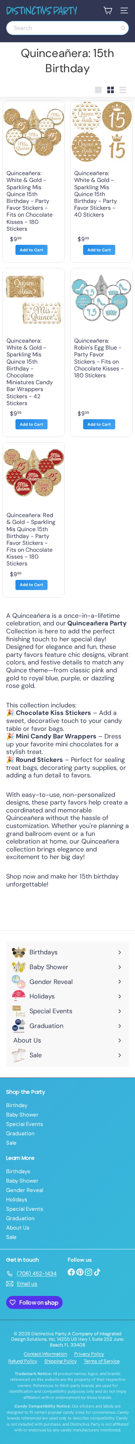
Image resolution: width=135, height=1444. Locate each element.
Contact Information (45, 1354)
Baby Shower (22, 1114)
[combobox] (67, 28)
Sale (11, 1142)
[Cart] (107, 10)
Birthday (16, 1105)
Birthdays (18, 1171)
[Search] (123, 28)
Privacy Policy (89, 1354)
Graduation (20, 1133)
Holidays (16, 1199)
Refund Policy (22, 1361)
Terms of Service (102, 1361)
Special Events (24, 1124)
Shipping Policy (60, 1361)
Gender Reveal (24, 1190)
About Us (18, 1227)
